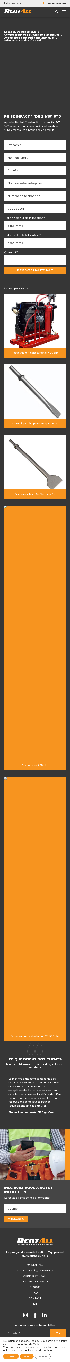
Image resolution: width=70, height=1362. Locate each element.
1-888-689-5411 (57, 3)
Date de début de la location (24, 218)
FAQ (35, 1292)
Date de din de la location (22, 235)
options (48, 1350)
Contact (35, 1298)
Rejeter (26, 1356)
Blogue (35, 1287)
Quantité (11, 252)
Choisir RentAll (35, 1276)
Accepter (11, 1356)
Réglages (42, 1356)
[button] (65, 1096)
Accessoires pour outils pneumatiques (29, 37)
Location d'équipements (20, 32)
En (35, 1303)
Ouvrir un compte (35, 1281)
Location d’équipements (35, 1270)
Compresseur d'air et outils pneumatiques (31, 34)
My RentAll (35, 1264)
